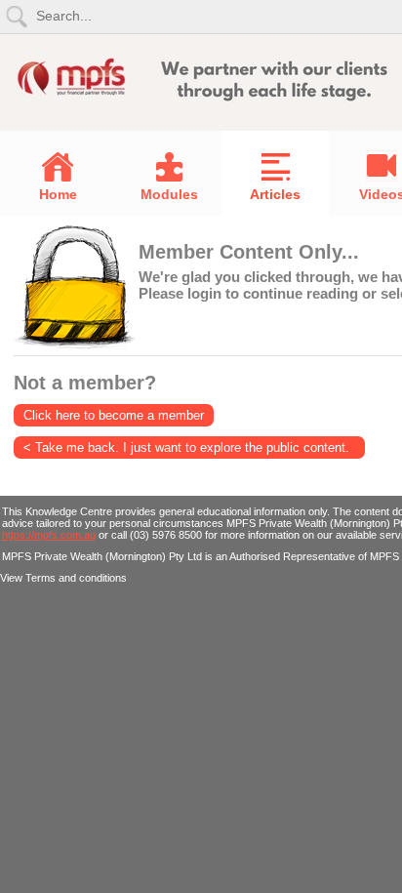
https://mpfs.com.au (49, 535)
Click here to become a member (113, 415)
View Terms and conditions (63, 578)
